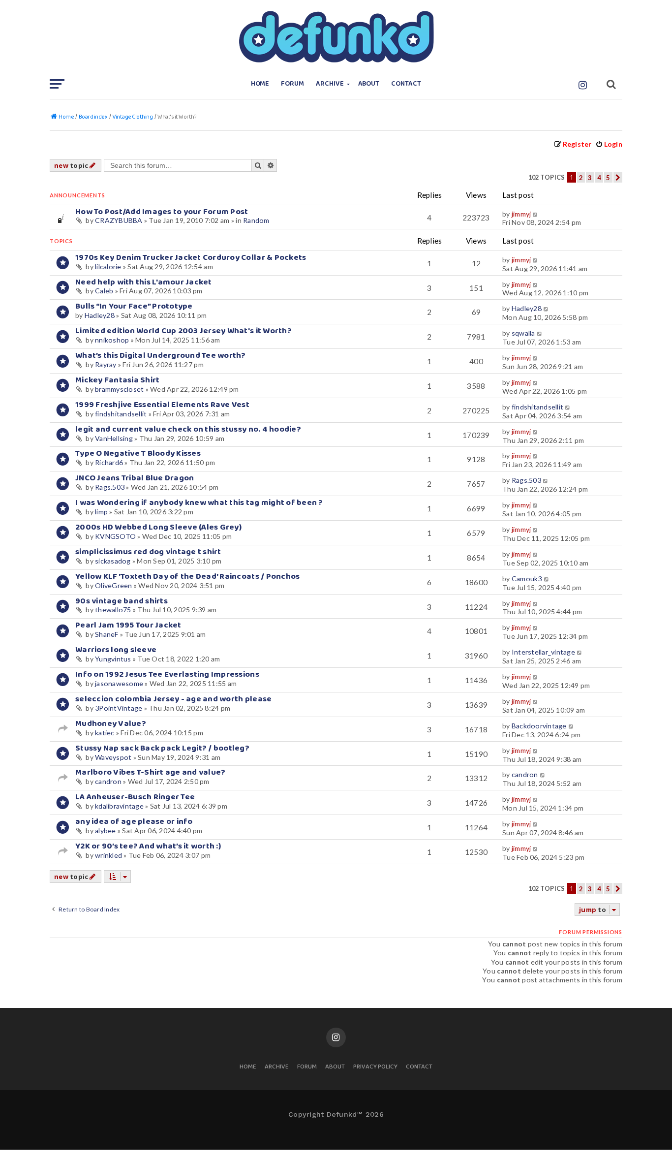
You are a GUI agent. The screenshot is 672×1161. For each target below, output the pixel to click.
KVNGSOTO (115, 536)
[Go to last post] (536, 214)
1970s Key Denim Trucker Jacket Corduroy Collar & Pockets (190, 257)
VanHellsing (114, 438)
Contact (406, 84)
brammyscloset (119, 389)
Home (260, 84)
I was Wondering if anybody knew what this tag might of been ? (199, 502)
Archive (330, 84)
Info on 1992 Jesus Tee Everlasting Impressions (167, 674)
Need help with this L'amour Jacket (143, 282)
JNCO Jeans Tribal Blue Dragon (134, 478)
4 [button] (599, 178)
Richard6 (109, 462)
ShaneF (107, 634)
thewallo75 (113, 609)
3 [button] (590, 178)
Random (256, 220)
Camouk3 (527, 578)
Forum (292, 84)
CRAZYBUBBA (119, 220)
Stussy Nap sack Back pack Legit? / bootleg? (162, 748)
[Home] (336, 37)
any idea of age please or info (134, 821)
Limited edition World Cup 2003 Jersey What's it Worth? (183, 331)
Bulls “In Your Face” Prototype (134, 306)
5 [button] (608, 178)
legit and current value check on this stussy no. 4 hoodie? (188, 429)
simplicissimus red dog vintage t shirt (148, 552)
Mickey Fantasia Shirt (117, 380)
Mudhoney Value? (110, 723)
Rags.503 (109, 487)
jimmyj (521, 214)
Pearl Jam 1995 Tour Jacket (128, 625)
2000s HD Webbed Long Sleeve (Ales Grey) (158, 527)
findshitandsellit (121, 413)
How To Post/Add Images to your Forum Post (161, 212)
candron (108, 781)
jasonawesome (119, 683)
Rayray (106, 364)
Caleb (104, 290)
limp (101, 511)
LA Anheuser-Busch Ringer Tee (135, 797)
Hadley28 (100, 315)
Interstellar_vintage (543, 652)
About (369, 84)
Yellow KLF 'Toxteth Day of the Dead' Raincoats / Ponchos (187, 576)
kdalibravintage (119, 806)
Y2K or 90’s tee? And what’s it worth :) (148, 846)
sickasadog (113, 561)
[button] (617, 177)
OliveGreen (113, 585)
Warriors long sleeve (115, 650)
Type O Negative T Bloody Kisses (138, 453)
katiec (105, 732)
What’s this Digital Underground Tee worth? (160, 355)
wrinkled (108, 855)
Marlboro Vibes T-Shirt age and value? (150, 772)
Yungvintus (113, 659)
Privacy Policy (375, 1067)
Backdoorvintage (539, 726)
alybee (105, 830)
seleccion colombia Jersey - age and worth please (173, 699)
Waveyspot (113, 757)
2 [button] (581, 178)
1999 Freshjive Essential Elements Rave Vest (162, 404)
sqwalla (523, 333)
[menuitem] (608, 144)
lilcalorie (108, 266)
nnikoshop (112, 340)
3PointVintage (118, 708)
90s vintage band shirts (121, 601)
